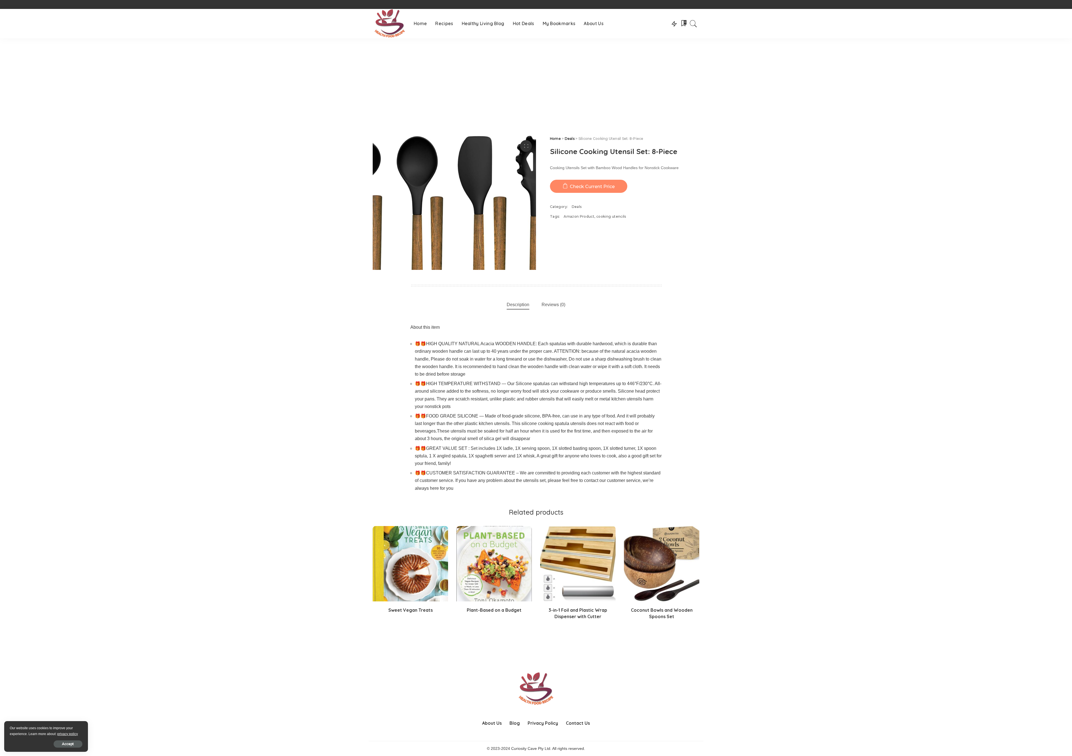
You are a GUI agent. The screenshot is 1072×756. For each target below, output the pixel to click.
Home (555, 138)
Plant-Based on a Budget (494, 610)
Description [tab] (518, 304)
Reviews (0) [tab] (553, 304)
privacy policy (67, 734)
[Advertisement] (536, 80)
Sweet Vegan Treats (410, 610)
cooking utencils (611, 216)
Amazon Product (579, 216)
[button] (526, 146)
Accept (68, 744)
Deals (570, 138)
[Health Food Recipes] (389, 23)
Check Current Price (592, 186)
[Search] (693, 23)
